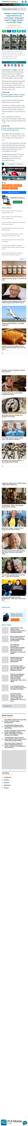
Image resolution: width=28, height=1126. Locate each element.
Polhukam (15, 4)
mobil (3, 149)
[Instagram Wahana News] (8, 65)
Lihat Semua (20, 164)
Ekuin (25, 4)
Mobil (3, 185)
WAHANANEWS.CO (7, 70)
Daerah (10, 4)
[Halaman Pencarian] (26, 2)
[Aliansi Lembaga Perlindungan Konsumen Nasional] (14, 759)
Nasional (4, 4)
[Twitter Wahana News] (12, 65)
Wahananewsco (13, 188)
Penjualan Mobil (17, 185)
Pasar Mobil (9, 185)
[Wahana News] (10, 1)
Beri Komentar (14, 192)
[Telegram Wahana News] (22, 65)
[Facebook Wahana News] (5, 65)
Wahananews (5, 188)
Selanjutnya (11, 164)
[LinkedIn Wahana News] (15, 65)
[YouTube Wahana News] (19, 65)
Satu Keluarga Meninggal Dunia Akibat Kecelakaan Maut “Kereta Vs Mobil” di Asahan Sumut (13, 247)
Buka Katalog (15, 620)
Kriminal (21, 4)
